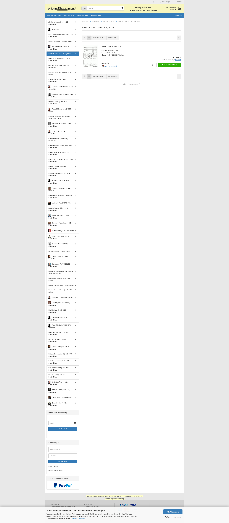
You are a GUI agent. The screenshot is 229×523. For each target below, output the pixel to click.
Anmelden (62, 429)
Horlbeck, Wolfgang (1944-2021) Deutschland (59, 189)
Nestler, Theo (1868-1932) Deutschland (59, 304)
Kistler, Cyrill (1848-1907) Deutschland (58, 237)
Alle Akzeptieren (173, 512)
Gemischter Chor (54, 15)
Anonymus (55, 29)
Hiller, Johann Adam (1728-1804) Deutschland (59, 174)
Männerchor (82, 15)
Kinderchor (96, 15)
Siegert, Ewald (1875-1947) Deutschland (57, 376)
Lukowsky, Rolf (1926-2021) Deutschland (59, 265)
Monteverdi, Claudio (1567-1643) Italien (59, 279)
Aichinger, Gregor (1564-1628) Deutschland (58, 23)
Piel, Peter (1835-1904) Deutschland (57, 318)
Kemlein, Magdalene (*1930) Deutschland (60, 224)
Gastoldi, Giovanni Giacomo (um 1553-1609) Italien (59, 117)
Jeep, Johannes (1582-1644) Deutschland (58, 209)
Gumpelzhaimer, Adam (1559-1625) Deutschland (60, 147)
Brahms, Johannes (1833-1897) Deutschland (59, 60)
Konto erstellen (53, 467)
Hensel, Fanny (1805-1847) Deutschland (57, 167)
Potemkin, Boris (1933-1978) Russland (59, 326)
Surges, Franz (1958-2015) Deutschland (59, 391)
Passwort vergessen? (55, 470)
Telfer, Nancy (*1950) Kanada (62, 397)
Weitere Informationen (173, 517)
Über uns (178, 15)
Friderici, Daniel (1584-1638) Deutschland (57, 103)
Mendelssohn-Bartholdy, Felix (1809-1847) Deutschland (60, 273)
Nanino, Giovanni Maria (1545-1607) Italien (60, 291)
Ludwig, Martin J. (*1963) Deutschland (58, 257)
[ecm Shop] (62, 8)
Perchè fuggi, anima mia (111, 46)
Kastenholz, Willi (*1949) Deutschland (58, 216)
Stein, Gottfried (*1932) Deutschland (58, 383)
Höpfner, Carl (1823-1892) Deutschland (58, 182)
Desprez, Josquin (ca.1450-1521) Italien (59, 73)
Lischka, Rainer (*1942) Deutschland (58, 245)
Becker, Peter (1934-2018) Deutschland (59, 48)
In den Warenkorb (169, 65)
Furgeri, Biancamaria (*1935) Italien (59, 110)
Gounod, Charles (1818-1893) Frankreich (58, 140)
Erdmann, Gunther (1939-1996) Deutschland (60, 95)
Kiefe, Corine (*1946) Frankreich (63, 231)
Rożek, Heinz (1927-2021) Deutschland (58, 348)
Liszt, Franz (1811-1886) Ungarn (59, 251)
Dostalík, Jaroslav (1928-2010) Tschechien (60, 88)
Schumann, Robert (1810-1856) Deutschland (58, 369)
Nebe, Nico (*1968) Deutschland (63, 297)
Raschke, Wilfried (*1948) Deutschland (57, 340)
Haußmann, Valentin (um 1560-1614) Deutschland (60, 161)
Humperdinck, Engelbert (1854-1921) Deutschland (60, 197)
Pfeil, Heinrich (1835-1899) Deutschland (57, 311)
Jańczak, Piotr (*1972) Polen (61, 203)
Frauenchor (69, 15)
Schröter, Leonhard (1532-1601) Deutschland (59, 362)
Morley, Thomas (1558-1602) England (60, 285)
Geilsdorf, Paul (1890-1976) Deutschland (59, 125)
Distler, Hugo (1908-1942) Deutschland (57, 80)
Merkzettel (178, 2)
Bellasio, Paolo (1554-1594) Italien (59, 54)
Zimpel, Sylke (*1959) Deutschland (57, 404)
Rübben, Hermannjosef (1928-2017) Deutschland (60, 355)
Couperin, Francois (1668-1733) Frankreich (59, 67)
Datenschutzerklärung (77, 518)
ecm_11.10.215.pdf (110, 66)
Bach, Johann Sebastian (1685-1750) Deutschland (60, 36)
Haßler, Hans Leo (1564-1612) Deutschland (58, 154)
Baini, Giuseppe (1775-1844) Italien (60, 41)
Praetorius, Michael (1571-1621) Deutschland (59, 333)
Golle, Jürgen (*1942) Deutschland (57, 132)
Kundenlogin (165, 2)
